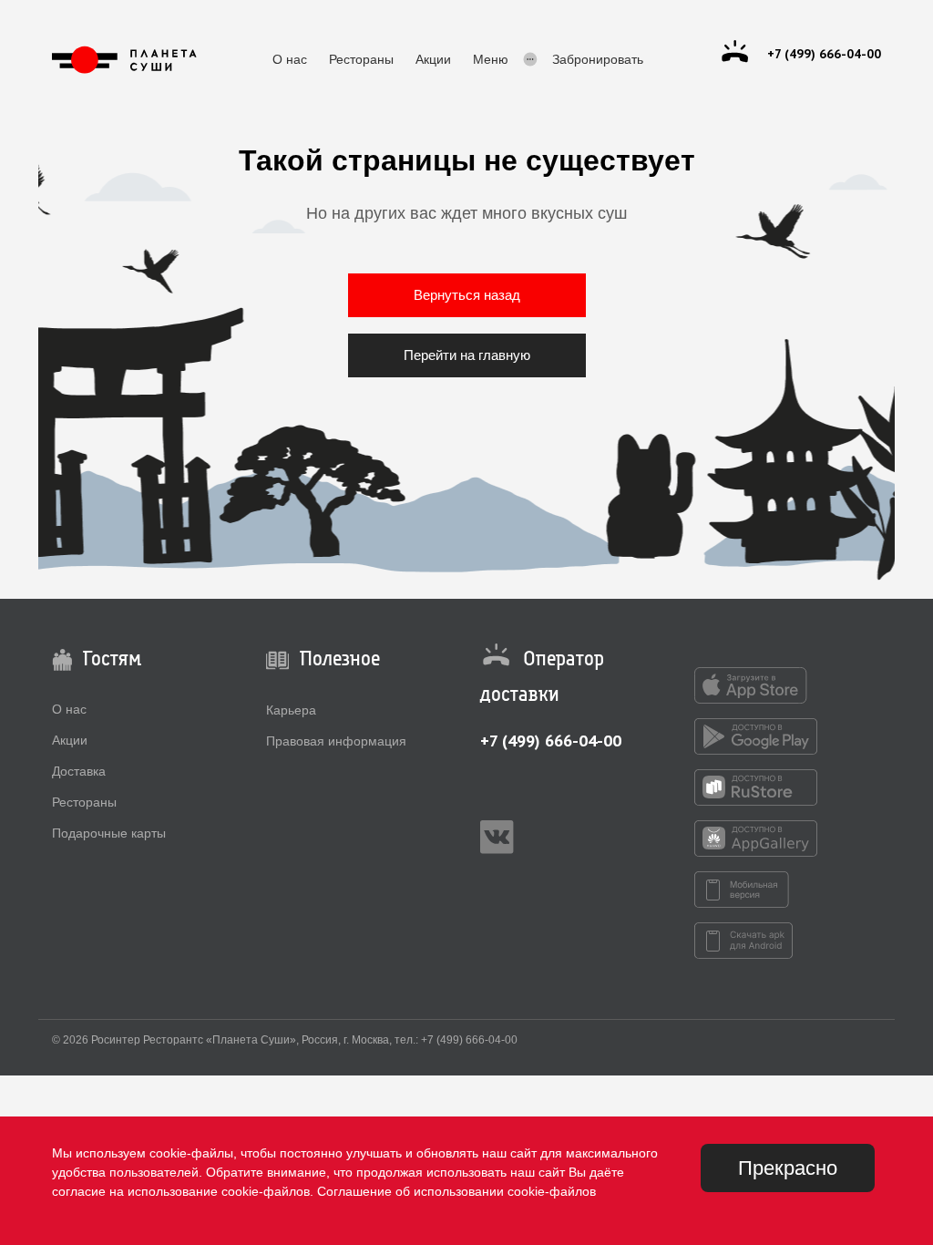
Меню (490, 59)
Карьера (291, 710)
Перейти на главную (467, 355)
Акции (433, 59)
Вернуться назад (467, 295)
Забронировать (597, 59)
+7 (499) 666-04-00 (550, 740)
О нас (289, 59)
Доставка (79, 771)
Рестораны (361, 59)
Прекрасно (787, 1168)
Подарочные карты (109, 833)
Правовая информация (336, 741)
